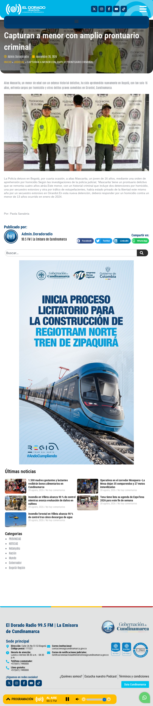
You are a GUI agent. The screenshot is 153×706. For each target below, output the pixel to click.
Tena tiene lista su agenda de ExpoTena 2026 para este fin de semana (122, 498)
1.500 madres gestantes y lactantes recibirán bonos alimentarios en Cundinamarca (48, 484)
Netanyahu (14, 548)
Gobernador (15, 562)
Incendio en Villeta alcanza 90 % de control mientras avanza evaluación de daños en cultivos (52, 500)
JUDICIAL (19, 62)
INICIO (7, 62)
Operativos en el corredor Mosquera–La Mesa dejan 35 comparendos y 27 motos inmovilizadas (122, 484)
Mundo (12, 558)
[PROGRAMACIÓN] (8, 699)
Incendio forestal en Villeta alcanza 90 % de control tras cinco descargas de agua (50, 515)
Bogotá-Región (17, 567)
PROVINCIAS (15, 538)
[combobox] (71, 252)
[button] (76, 21)
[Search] (142, 252)
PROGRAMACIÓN (22, 699)
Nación (12, 553)
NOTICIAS (13, 543)
